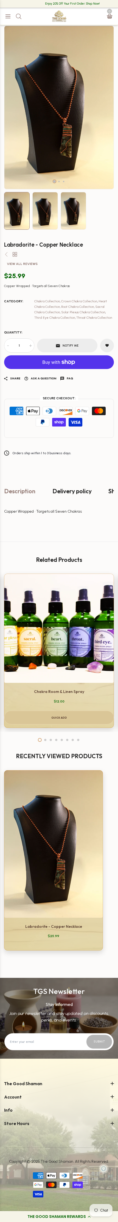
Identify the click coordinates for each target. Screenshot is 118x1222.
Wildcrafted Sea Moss (27, 293)
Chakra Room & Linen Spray (59, 691)
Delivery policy (72, 491)
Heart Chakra (20, 140)
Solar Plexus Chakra (26, 130)
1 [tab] (54, 181)
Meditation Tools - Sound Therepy (38, 215)
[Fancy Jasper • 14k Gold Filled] (6, 254)
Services (16, 404)
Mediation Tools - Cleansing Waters (39, 225)
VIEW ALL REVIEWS (22, 263)
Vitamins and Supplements (32, 323)
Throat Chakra (21, 151)
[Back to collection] (15, 254)
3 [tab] (63, 181)
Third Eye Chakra (24, 161)
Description (19, 491)
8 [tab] (78, 740)
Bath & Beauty (21, 283)
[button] (59, 1216)
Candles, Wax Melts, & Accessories (38, 70)
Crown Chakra (21, 171)
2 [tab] (59, 181)
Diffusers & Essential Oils (30, 60)
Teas (13, 303)
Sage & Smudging (24, 50)
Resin (13, 80)
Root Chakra (19, 110)
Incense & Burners (24, 39)
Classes (15, 394)
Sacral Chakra (21, 120)
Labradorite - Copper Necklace (53, 926)
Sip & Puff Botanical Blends (31, 313)
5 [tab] (62, 740)
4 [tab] (56, 740)
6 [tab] (67, 740)
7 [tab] (73, 740)
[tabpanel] (59, 651)
